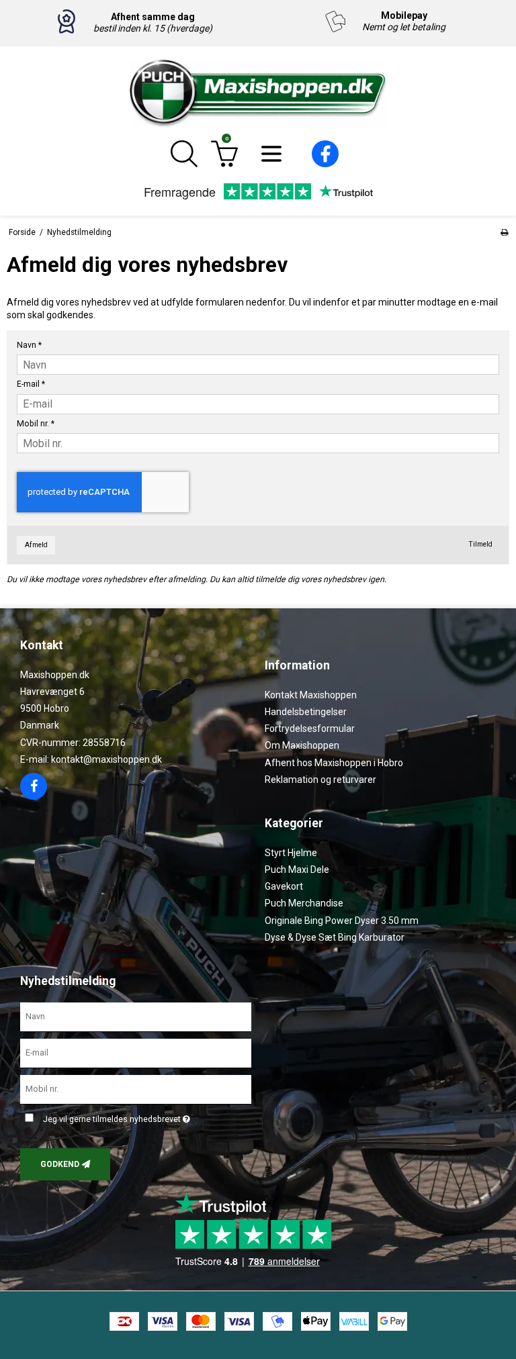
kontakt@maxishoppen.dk (106, 759)
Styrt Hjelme (291, 852)
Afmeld (36, 545)
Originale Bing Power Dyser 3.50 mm (342, 920)
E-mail (31, 384)
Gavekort (284, 886)
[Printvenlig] (504, 232)
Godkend (59, 1164)
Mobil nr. (35, 423)
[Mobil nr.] (135, 1088)
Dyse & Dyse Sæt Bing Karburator (334, 937)
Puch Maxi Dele (297, 869)
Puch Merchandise (304, 903)
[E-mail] (135, 1052)
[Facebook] (325, 164)
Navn (29, 345)
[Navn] (135, 1016)
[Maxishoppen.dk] (258, 93)
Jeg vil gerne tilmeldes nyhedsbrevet (114, 1117)
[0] (224, 164)
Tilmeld (480, 544)
